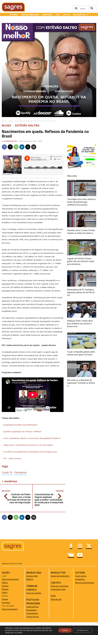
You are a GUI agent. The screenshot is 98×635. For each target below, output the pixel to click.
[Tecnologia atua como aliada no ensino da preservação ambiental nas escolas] (81, 189)
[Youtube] (80, 555)
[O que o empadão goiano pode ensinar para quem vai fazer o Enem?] (81, 341)
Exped (77, 579)
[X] (10, 146)
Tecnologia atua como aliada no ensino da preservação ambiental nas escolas (81, 201)
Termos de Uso (32, 616)
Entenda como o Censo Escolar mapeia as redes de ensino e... (81, 232)
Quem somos (80, 576)
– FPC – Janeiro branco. (12, 458)
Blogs (11, 121)
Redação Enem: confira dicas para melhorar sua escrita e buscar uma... (80, 323)
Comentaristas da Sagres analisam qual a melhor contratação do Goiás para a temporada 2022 (48, 499)
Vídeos (4, 592)
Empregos (6, 602)
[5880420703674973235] (81, 168)
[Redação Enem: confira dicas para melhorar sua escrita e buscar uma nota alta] (81, 310)
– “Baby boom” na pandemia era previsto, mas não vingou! (27, 445)
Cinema (5, 599)
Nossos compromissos (84, 582)
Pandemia (20, 472)
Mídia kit (29, 579)
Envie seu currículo (33, 593)
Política (5, 582)
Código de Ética (32, 606)
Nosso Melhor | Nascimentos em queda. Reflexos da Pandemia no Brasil (32, 178)
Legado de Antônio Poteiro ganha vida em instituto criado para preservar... (80, 261)
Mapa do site (56, 599)
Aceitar (65, 630)
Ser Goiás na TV (71, 180)
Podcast (5, 589)
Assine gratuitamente (60, 576)
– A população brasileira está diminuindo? (20, 424)
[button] (92, 8)
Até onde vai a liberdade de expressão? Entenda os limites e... (81, 382)
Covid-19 (7, 472)
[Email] (27, 146)
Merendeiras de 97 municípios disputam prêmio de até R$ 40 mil (81, 292)
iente (82, 579)
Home (4, 121)
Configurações (83, 630)
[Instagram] (80, 546)
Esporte (5, 585)
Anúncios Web (32, 576)
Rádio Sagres (6, 178)
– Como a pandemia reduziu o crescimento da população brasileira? (31, 438)
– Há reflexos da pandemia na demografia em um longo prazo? (29, 451)
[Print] (33, 146)
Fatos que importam (10, 579)
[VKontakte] (71, 555)
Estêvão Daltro (27, 125)
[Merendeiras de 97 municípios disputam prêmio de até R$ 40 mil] (81, 279)
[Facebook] (4, 146)
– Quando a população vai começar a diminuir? (22, 431)
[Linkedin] (21, 146)
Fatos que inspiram (10, 609)
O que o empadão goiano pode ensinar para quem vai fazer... (81, 353)
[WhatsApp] (16, 146)
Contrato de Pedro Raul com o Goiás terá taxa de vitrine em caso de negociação (19, 498)
